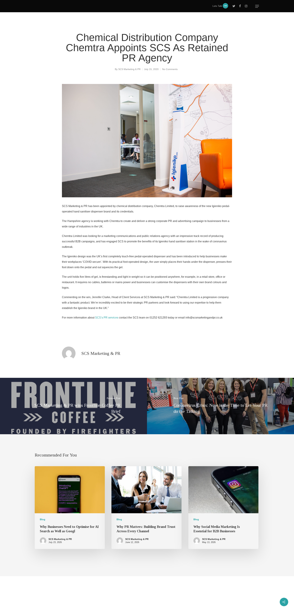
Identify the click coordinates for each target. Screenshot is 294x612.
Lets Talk (218, 6)
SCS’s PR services (106, 317)
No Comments (170, 69)
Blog (42, 519)
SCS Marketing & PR (129, 69)
